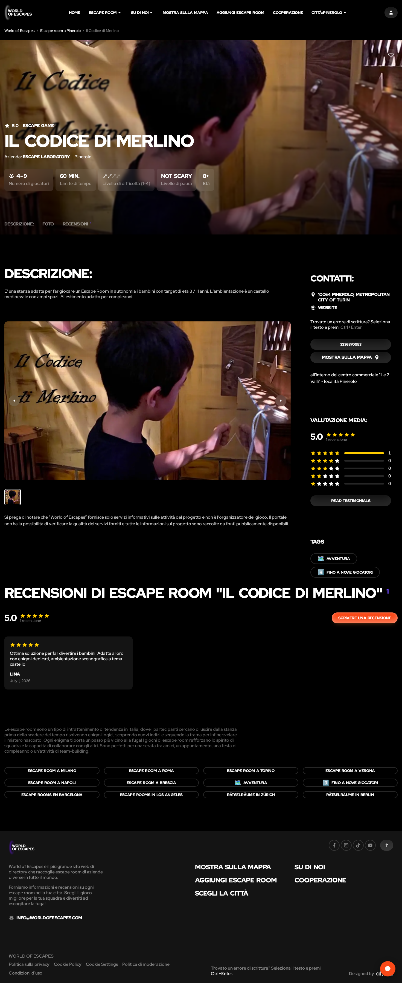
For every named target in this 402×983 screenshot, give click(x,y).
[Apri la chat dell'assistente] (387, 968)
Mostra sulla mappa (185, 12)
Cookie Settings (102, 964)
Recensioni (77, 224)
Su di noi (139, 12)
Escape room (103, 12)
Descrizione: (19, 224)
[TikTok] (358, 845)
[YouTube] (370, 845)
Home (74, 12)
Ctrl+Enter (351, 327)
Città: (326, 12)
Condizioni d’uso (25, 973)
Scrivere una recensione (364, 617)
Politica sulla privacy (29, 964)
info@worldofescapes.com (49, 918)
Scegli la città (221, 893)
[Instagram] (346, 845)
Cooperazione (288, 12)
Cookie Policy (67, 964)
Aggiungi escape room (240, 12)
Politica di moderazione (146, 964)
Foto (48, 224)
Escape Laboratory (46, 157)
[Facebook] (334, 845)
